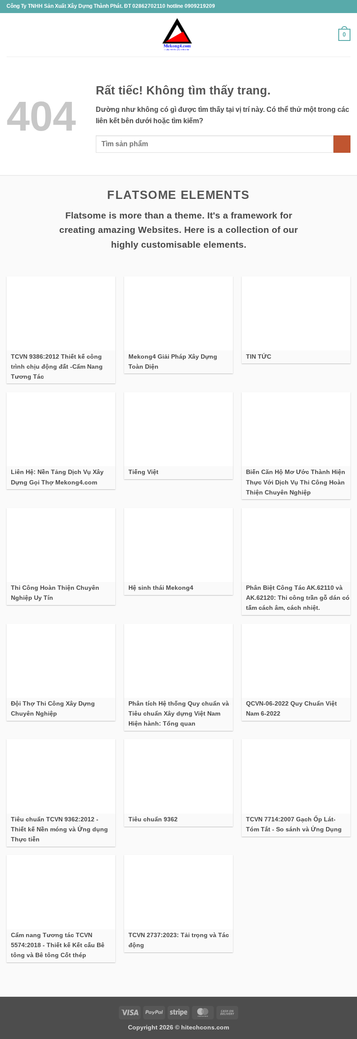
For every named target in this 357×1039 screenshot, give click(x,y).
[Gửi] (341, 143)
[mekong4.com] (176, 35)
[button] (12, 34)
